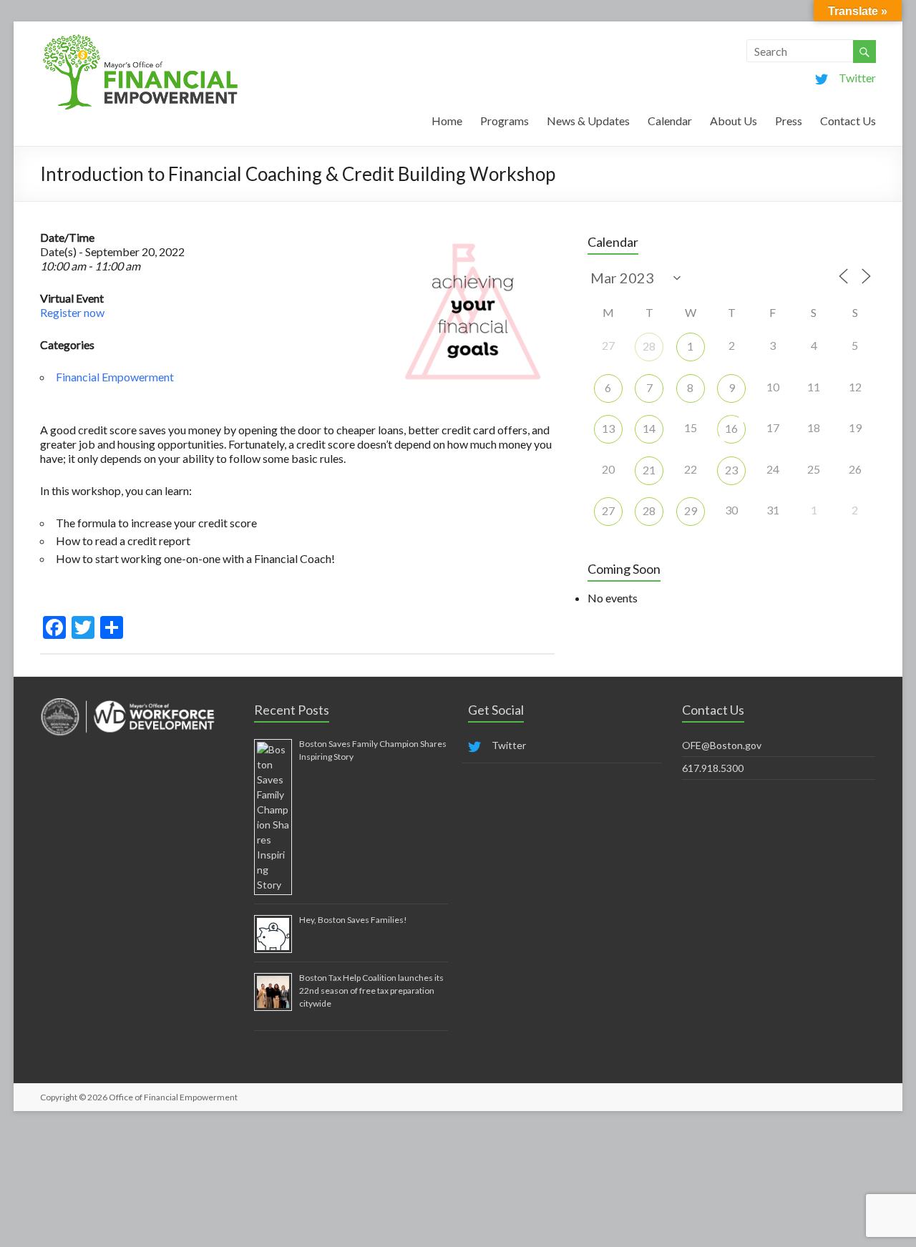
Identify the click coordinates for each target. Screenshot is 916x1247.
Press (788, 120)
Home (447, 120)
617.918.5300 (713, 768)
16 (731, 428)
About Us (733, 120)
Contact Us (848, 120)
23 (731, 469)
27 (608, 510)
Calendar (670, 120)
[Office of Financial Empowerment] (140, 39)
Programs (504, 120)
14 (649, 428)
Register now (72, 312)
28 (649, 346)
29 (690, 510)
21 (649, 469)
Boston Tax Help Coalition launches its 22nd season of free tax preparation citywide (371, 990)
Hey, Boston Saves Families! (353, 919)
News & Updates (588, 120)
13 (608, 428)
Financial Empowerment (115, 376)
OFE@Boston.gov (721, 745)
